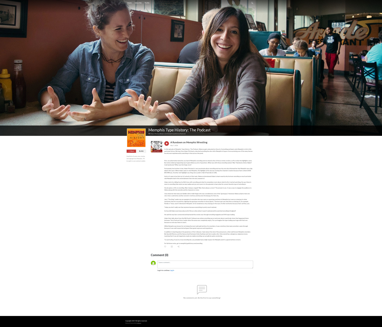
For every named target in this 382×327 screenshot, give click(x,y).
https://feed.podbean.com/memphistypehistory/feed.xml (168, 134)
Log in (172, 270)
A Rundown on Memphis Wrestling (188, 142)
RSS (142, 151)
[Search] (252, 3)
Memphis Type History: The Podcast (179, 130)
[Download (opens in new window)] (172, 247)
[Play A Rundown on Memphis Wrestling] (166, 143)
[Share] (178, 247)
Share (132, 151)
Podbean (138, 323)
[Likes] (165, 247)
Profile (147, 3)
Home (129, 3)
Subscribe (138, 3)
